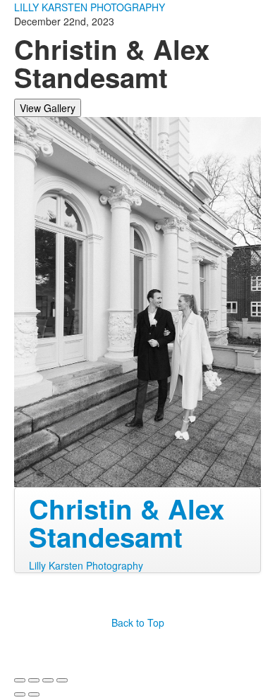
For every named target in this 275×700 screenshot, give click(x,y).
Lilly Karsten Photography (86, 565)
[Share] (33, 680)
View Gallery (47, 108)
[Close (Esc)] (19, 680)
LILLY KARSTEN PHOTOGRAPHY (89, 7)
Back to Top (137, 622)
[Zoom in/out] (62, 680)
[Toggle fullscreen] (48, 680)
